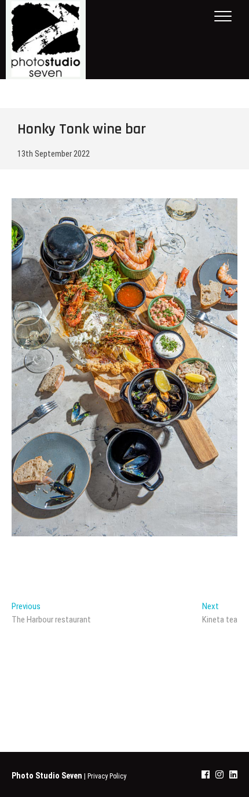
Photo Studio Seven (47, 775)
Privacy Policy (106, 776)
